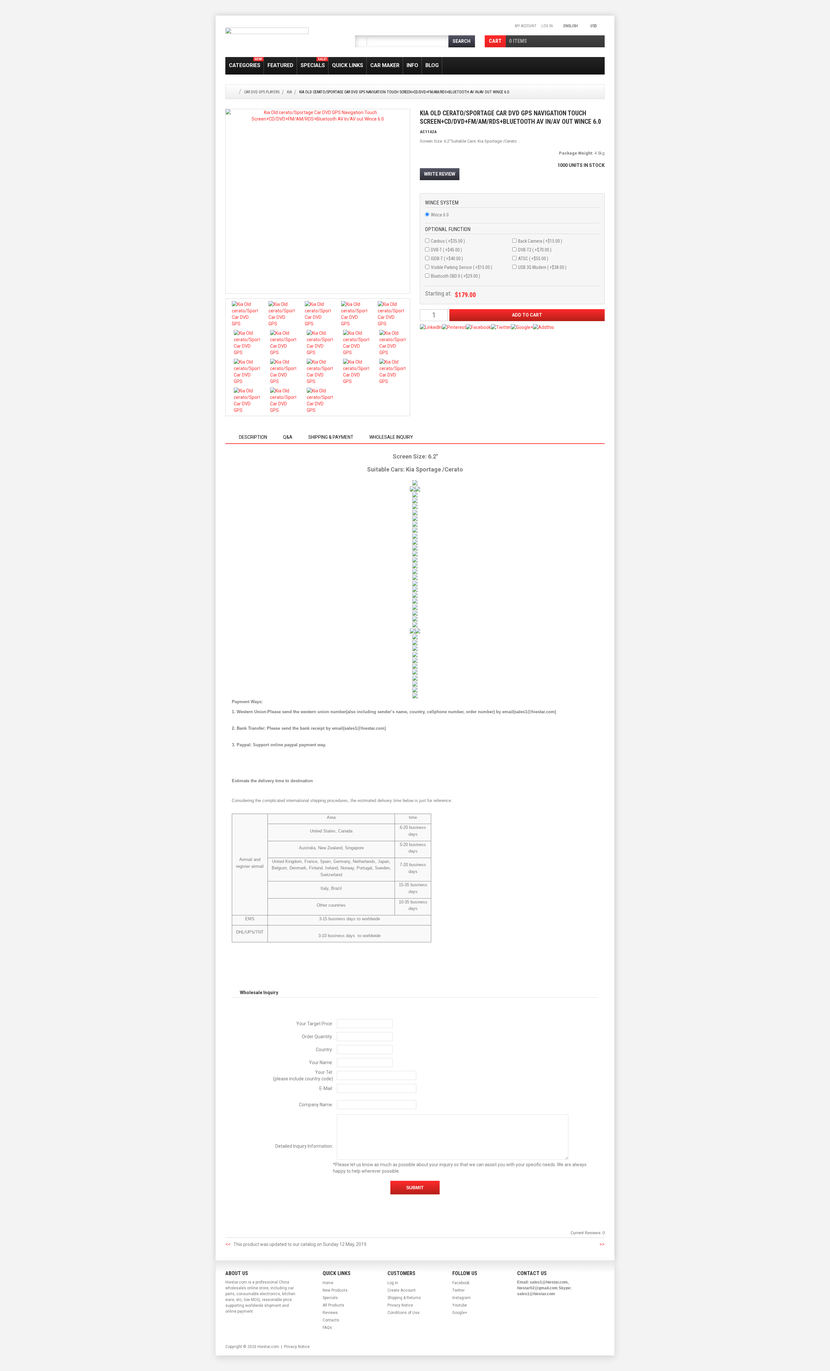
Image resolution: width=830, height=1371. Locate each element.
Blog (432, 65)
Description (253, 437)
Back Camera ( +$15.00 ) (540, 241)
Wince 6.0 (440, 214)
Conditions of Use (403, 1312)
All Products (333, 1305)
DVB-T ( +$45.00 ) (446, 249)
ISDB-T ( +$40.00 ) (447, 258)
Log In (547, 26)
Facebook (460, 1283)
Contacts (331, 1320)
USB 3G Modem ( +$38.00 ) (542, 267)
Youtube (459, 1305)
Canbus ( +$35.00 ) (448, 241)
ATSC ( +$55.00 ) (533, 258)
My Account (526, 26)
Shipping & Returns (404, 1297)
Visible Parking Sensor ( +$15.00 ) (461, 267)
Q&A (287, 437)
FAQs (327, 1327)
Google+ (459, 1312)
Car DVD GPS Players (261, 92)
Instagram (461, 1297)
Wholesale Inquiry (391, 437)
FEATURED (280, 65)
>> (602, 1244)
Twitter (458, 1290)
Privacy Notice (400, 1305)
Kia (289, 92)
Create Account (401, 1290)
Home (328, 1283)
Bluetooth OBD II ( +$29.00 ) (455, 276)
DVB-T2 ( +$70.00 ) (534, 249)
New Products (335, 1290)
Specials (314, 62)
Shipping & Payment (330, 437)
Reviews (330, 1312)
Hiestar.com (268, 1346)
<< (228, 1244)
